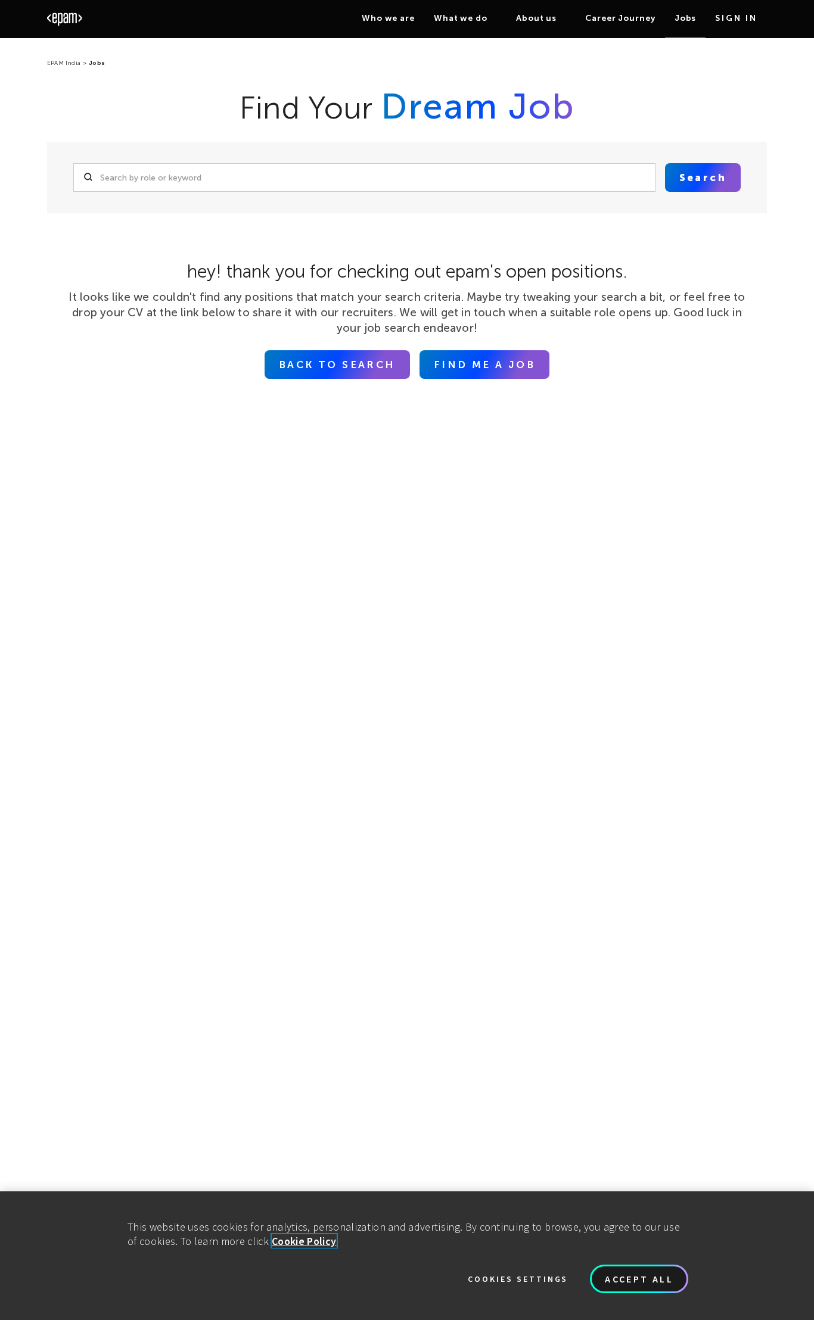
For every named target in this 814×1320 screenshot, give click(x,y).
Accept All (639, 1279)
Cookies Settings (518, 1279)
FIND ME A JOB (484, 365)
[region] (407, 1255)
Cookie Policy (304, 1241)
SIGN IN (736, 18)
